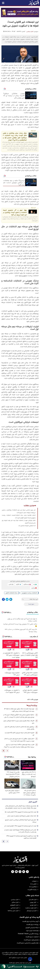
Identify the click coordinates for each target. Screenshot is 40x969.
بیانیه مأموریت (32, 889)
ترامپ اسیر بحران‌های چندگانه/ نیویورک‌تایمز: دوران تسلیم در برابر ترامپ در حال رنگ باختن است (20, 831)
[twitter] (23, 872)
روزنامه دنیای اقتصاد (32, 924)
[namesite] (33, 2)
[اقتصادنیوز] (20, 859)
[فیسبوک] (3, 599)
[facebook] (27, 872)
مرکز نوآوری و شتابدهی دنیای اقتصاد (28, 943)
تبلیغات (34, 881)
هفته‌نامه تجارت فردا (32, 931)
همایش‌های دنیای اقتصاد (31, 940)
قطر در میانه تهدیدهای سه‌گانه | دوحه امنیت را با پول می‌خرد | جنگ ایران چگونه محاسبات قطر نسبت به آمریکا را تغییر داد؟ (18, 746)
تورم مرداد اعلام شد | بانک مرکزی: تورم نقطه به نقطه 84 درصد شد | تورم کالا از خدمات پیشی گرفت (19, 710)
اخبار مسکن (15, 902)
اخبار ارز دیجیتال (32, 911)
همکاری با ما (33, 887)
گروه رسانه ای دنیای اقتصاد (30, 921)
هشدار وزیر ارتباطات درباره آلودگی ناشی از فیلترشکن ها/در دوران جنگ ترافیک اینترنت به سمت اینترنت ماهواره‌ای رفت (20, 807)
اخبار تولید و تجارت (31, 908)
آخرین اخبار (33, 802)
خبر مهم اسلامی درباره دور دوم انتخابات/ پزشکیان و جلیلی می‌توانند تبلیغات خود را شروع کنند (18, 511)
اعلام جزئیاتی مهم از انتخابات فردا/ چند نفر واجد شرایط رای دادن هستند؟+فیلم (18, 522)
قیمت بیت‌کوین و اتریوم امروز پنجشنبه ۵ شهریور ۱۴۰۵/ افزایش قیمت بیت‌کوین (21, 837)
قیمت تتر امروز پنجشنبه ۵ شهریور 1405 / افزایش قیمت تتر (20, 826)
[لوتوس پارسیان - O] (20, 966)
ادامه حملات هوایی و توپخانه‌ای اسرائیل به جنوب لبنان (21, 816)
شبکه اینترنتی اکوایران (32, 928)
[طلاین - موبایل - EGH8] (20, 12)
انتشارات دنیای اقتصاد (32, 937)
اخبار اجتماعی (15, 908)
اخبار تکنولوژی (14, 905)
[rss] (12, 872)
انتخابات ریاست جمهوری (29, 593)
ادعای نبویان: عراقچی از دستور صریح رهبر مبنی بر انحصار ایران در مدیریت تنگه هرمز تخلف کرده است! (19, 740)
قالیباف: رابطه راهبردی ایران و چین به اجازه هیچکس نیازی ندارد (18, 722)
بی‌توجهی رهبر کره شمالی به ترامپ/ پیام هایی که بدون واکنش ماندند (19, 728)
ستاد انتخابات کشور (11, 593)
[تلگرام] (10, 599)
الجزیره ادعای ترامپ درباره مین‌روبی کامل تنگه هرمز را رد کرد (19, 734)
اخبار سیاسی (29, 31)
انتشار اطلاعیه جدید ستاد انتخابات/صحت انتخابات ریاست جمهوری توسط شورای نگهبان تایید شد (18, 516)
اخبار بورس (33, 902)
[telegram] (16, 872)
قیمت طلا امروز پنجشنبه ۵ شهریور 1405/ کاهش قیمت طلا (20, 812)
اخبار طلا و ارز (33, 899)
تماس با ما (33, 884)
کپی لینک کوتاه (34, 599)
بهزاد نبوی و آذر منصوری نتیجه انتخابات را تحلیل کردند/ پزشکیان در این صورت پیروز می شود (15, 212)
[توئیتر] (7, 599)
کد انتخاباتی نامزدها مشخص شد (26, 526)
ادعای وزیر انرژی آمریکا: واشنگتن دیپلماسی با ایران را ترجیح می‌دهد (20, 821)
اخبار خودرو (33, 905)
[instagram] (20, 872)
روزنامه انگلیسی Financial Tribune (28, 934)
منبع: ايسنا (31, 604)
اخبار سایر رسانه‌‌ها (13, 911)
